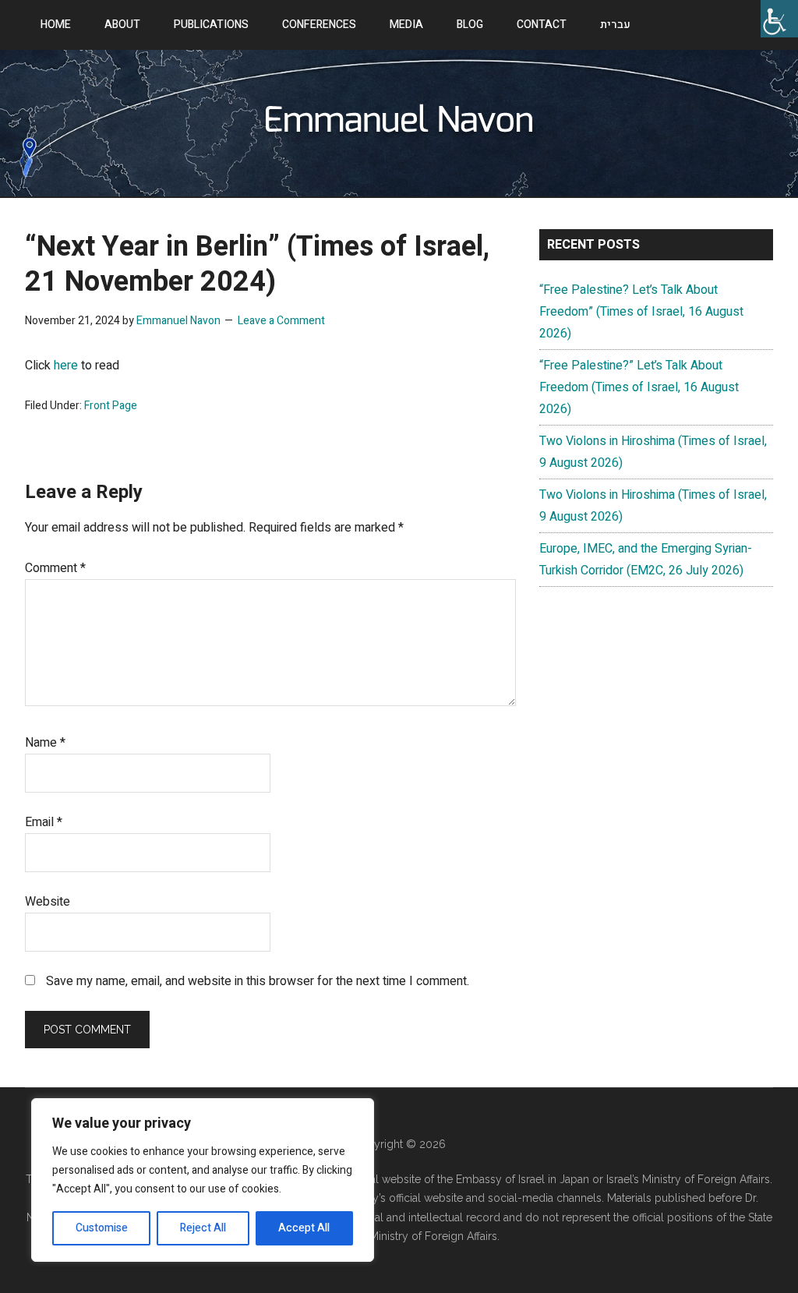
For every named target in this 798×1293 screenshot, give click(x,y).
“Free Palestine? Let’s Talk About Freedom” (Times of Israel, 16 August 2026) (641, 312)
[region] (202, 1180)
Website (47, 901)
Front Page (110, 405)
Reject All (203, 1228)
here (66, 365)
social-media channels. (546, 1198)
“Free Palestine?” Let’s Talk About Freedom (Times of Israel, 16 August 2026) (639, 387)
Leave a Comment (281, 321)
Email (43, 822)
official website (427, 1198)
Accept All (304, 1228)
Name (45, 742)
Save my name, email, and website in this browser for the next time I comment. (257, 981)
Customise (102, 1228)
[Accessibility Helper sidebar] (779, 18)
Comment (55, 568)
